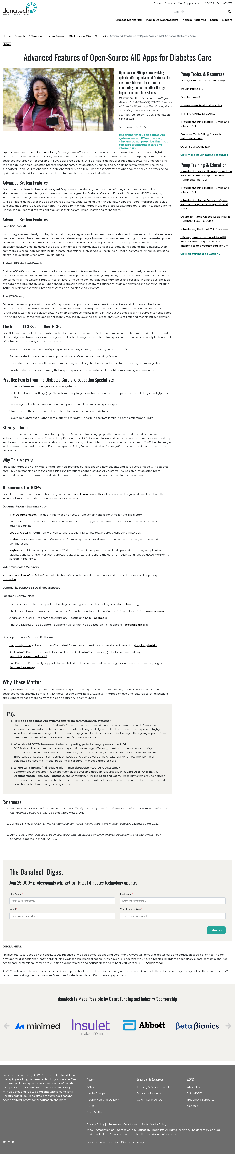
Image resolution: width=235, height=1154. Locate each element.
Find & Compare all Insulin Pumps (203, 80)
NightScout (17, 550)
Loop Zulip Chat (20, 645)
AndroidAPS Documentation (28, 539)
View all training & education (199, 253)
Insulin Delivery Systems (162, 19)
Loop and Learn (20, 532)
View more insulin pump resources (204, 154)
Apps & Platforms (194, 19)
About (158, 3)
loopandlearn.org (135, 624)
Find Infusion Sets (192, 97)
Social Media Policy (153, 1124)
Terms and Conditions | (124, 1124)
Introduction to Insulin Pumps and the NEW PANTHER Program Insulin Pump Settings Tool (206, 175)
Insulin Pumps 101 (192, 88)
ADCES (209, 3)
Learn (214, 19)
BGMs (90, 1105)
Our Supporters (188, 3)
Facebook (99, 617)
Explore (227, 19)
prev (7, 1026)
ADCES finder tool (150, 963)
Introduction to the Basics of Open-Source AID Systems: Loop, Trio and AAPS (204, 204)
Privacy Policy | (96, 1124)
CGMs (90, 1087)
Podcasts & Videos (149, 1093)
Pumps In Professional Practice (201, 105)
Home (7, 36)
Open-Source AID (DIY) (196, 146)
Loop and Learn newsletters (86, 494)
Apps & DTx (94, 1112)
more (63, 1100)
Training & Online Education (155, 1087)
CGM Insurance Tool (150, 1099)
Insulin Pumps (55, 36)
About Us (193, 1087)
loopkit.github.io (146, 645)
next (228, 1026)
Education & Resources (150, 1079)
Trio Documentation (23, 514)
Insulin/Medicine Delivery (103, 1099)
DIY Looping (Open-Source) (87, 36)
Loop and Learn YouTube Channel (31, 575)
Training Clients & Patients (197, 113)
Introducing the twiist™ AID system (204, 229)
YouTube (9, 579)
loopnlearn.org (128, 604)
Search (229, 12)
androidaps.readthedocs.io (28, 656)
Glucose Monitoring (128, 19)
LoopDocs (16, 521)
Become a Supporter (201, 1099)
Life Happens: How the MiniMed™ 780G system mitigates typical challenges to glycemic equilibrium (204, 241)
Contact (170, 3)
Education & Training (28, 36)
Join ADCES (224, 3)
